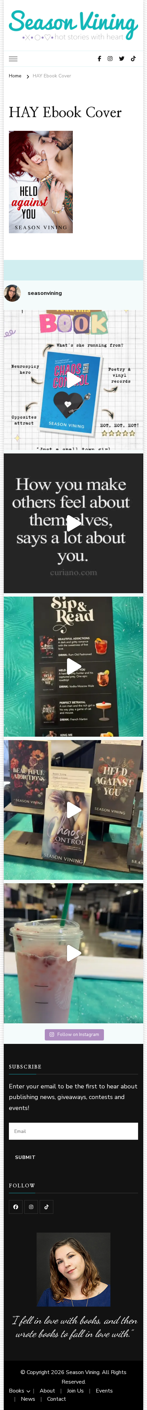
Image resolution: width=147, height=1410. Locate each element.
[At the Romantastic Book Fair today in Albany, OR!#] (74, 810)
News (28, 1399)
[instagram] (31, 1207)
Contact (56, 1399)
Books (16, 1391)
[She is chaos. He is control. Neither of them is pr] (74, 380)
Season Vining (82, 1372)
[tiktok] (46, 1207)
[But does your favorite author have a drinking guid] (74, 667)
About (47, 1391)
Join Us (75, 1391)
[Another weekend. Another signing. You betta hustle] (74, 953)
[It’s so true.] (74, 523)
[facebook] (16, 1207)
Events (104, 1391)
